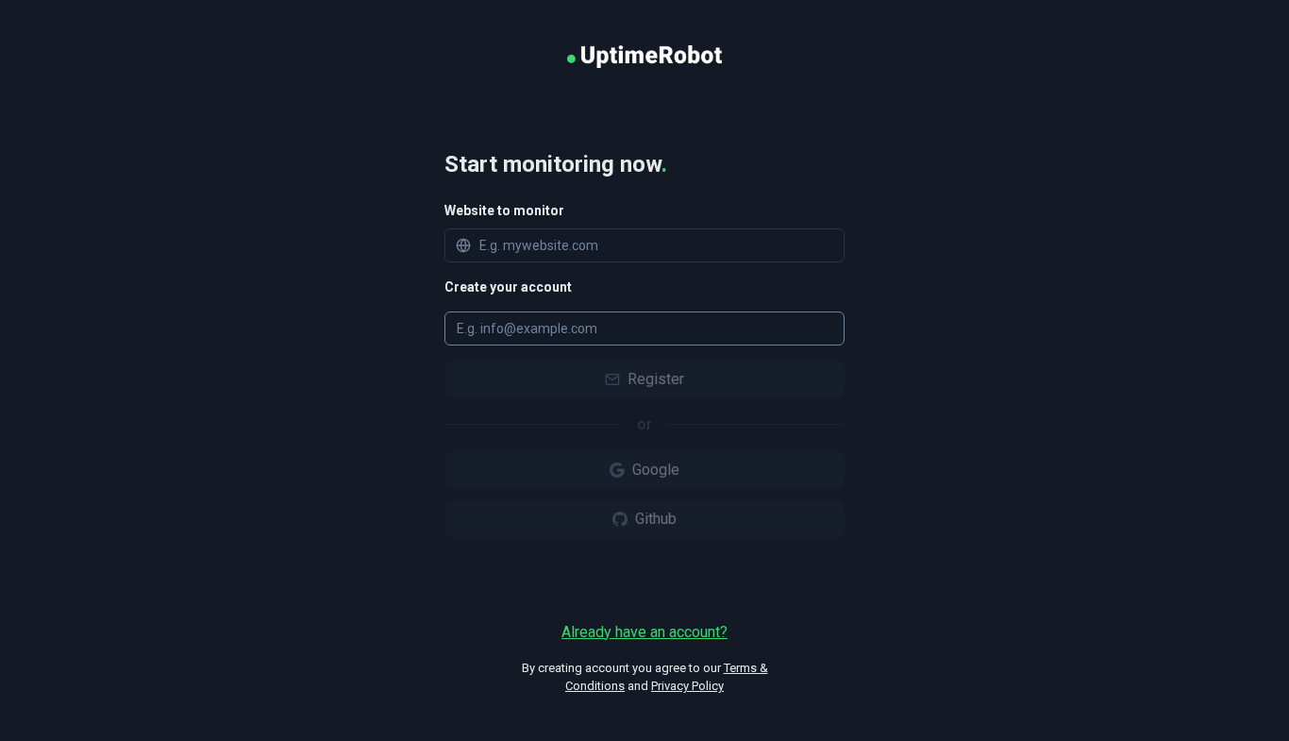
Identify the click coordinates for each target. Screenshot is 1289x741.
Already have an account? (644, 632)
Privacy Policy (687, 686)
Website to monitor (504, 210)
